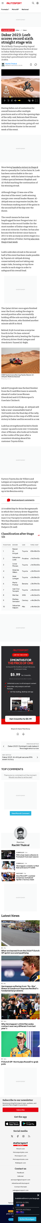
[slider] (20, 97)
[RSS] (29, 1136)
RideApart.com (20, 1163)
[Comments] (36, 64)
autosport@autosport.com (20, 1180)
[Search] (33, 3)
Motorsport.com (20, 1156)
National (25, 9)
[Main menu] (2, 3)
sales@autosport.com (20, 1190)
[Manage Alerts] (23, 734)
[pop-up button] (32, 100)
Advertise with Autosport (20, 1183)
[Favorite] (31, 64)
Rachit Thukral (11, 63)
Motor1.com (20, 1149)
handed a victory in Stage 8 (25, 167)
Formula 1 (5, 9)
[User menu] (37, 3)
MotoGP (15, 9)
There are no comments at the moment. (20, 776)
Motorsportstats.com (20, 1159)
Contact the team (20, 1187)
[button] (20, 87)
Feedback (20, 1173)
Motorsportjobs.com (20, 1152)
